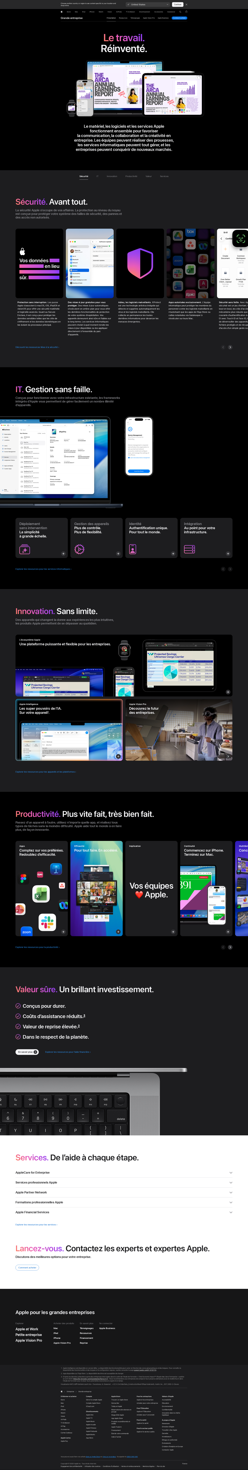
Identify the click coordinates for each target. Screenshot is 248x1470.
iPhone (63, 1410)
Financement (116, 1430)
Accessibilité (166, 1400)
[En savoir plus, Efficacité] (96, 888)
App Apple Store (117, 1418)
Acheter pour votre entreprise (147, 1403)
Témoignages (135, 18)
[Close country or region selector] (186, 4)
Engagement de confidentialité (71, 1466)
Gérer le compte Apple (94, 1400)
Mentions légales (148, 1466)
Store (63, 1400)
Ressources (123, 18)
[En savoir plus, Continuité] (206, 888)
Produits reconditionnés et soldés (120, 1423)
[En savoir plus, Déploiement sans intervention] (42, 538)
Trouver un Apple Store (119, 1400)
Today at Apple (116, 1406)
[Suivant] (230, 347)
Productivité (131, 176)
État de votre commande (120, 1433)
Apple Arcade (91, 1425)
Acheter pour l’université (145, 1415)
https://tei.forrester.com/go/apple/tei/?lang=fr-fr (90, 1379)
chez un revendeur (109, 1457)
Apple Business (163, 18)
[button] (147, 4)
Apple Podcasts (91, 1431)
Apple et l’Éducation (144, 1411)
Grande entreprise (72, 18)
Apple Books (90, 1434)
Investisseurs (166, 1437)
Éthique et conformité (169, 1440)
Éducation (165, 1403)
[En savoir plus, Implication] (151, 888)
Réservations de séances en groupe (121, 1411)
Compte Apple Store (93, 1403)
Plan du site (161, 1466)
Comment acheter (179, 18)
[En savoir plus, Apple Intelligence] (69, 730)
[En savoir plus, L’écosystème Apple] (124, 665)
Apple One (89, 1415)
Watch (63, 1413)
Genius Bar (115, 1403)
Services (164, 176)
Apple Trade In (116, 1427)
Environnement (167, 1406)
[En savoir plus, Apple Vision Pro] (179, 730)
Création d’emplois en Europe (172, 1446)
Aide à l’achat (116, 1437)
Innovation (112, 176)
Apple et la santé (142, 1423)
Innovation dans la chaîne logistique (171, 1414)
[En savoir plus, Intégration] (206, 538)
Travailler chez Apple (169, 1430)
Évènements (166, 1443)
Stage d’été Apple (117, 1415)
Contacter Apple (168, 1450)
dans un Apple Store (93, 1457)
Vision (63, 1416)
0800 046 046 (132, 1457)
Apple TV (89, 1418)
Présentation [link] (111, 18)
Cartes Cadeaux (66, 1433)
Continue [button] (177, 4)
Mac (62, 1403)
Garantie (165, 1433)
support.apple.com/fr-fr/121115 (145, 1370)
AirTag (63, 1426)
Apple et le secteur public (146, 1432)
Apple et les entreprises (145, 1400)
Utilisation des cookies (92, 1466)
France (184, 1464)
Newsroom (166, 1423)
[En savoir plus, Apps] (42, 888)
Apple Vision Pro (149, 18)
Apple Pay (64, 1441)
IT (97, 176)
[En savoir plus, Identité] (151, 538)
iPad (62, 1406)
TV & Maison (65, 1423)
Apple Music (90, 1421)
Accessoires (65, 1429)
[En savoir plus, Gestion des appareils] (96, 538)
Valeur (149, 176)
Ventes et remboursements (130, 1466)
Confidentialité (167, 1410)
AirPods (63, 1419)
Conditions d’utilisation (111, 1466)
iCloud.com (90, 1406)
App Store (89, 1438)
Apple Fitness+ (91, 1428)
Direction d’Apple (168, 1427)
